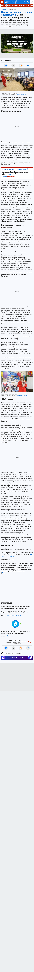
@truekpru (10, 636)
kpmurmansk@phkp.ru (13, 615)
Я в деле (28, 5)
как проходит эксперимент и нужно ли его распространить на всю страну (15, 171)
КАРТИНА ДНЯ (18, 653)
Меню (2, 2)
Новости (3, 5)
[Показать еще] (28, 65)
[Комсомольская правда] (9, 2)
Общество (4, 9)
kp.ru (31, 642)
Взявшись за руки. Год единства (16, 5)
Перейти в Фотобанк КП (22, 94)
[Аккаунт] (32, 2)
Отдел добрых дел (8, 653)
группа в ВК (10, 556)
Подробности (6, 573)
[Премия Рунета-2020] (15, 2)
